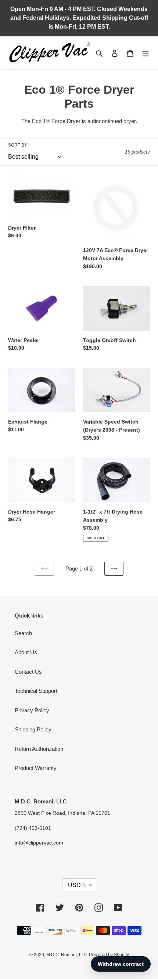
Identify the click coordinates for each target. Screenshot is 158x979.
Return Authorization (39, 749)
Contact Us (28, 672)
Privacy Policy (32, 710)
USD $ (77, 885)
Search (23, 633)
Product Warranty (36, 768)
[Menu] (145, 53)
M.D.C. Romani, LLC (66, 954)
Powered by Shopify (109, 954)
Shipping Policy (33, 729)
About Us (26, 652)
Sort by (17, 145)
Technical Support (36, 691)
